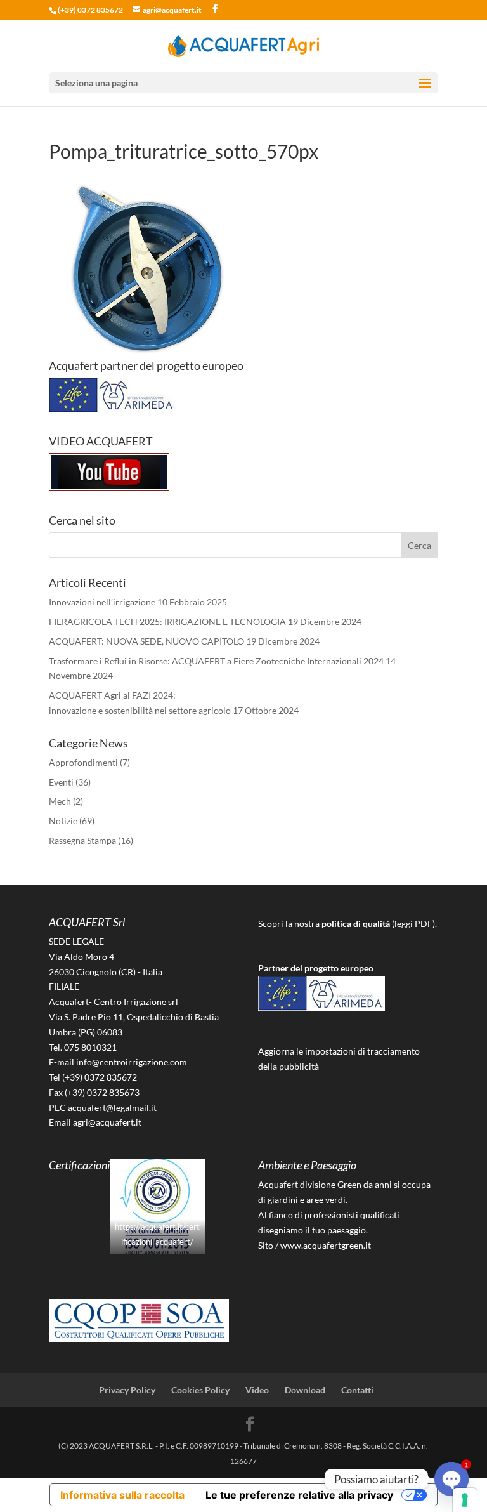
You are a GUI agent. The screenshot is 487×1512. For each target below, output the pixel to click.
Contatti (357, 1389)
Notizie (63, 820)
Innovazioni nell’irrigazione (102, 601)
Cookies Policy (200, 1389)
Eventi (61, 782)
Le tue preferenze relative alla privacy (299, 1495)
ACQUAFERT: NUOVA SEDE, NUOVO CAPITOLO (146, 641)
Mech (60, 801)
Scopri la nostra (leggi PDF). (347, 923)
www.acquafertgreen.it (325, 1245)
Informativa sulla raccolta (122, 1495)
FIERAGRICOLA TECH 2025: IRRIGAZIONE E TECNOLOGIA (167, 621)
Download (305, 1389)
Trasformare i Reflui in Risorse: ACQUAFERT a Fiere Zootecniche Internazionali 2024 (216, 660)
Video (257, 1389)
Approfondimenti (83, 762)
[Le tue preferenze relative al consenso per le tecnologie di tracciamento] (465, 1500)
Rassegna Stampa (82, 840)
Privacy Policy (127, 1389)
